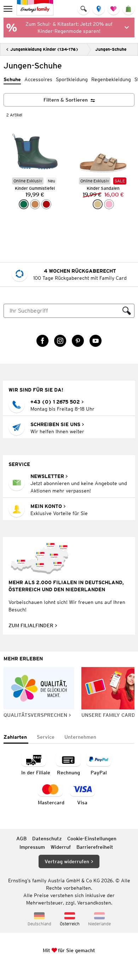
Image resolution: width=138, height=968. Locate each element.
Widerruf (61, 847)
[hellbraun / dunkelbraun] (35, 204)
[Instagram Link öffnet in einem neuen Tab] (60, 341)
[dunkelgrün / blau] (24, 204)
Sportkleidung (72, 79)
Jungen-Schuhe (110, 49)
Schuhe (12, 79)
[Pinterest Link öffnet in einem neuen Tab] (78, 341)
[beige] (98, 204)
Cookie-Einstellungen (91, 838)
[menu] (9, 9)
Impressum (32, 847)
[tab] (16, 737)
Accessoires (38, 79)
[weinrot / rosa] (46, 204)
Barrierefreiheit (94, 847)
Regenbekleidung (111, 79)
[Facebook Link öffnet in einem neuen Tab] (42, 341)
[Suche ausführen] (126, 310)
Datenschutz (47, 838)
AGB (21, 838)
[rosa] (109, 204)
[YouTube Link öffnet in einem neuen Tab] (96, 341)
